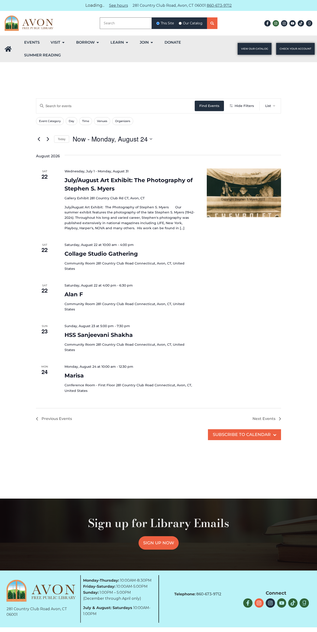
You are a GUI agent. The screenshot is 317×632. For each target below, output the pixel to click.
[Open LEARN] (127, 42)
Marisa (74, 375)
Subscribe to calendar (242, 434)
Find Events (209, 106)
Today (61, 139)
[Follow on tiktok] (301, 23)
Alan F (74, 294)
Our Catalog (192, 23)
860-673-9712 (219, 5)
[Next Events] (48, 139)
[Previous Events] (39, 139)
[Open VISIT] (63, 42)
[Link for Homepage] (8, 48)
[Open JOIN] (152, 42)
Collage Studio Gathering (101, 253)
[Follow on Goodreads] (309, 23)
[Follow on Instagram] (276, 23)
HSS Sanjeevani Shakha (99, 335)
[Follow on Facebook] (267, 23)
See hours (118, 5)
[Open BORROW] (98, 42)
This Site (167, 23)
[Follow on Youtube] (292, 23)
